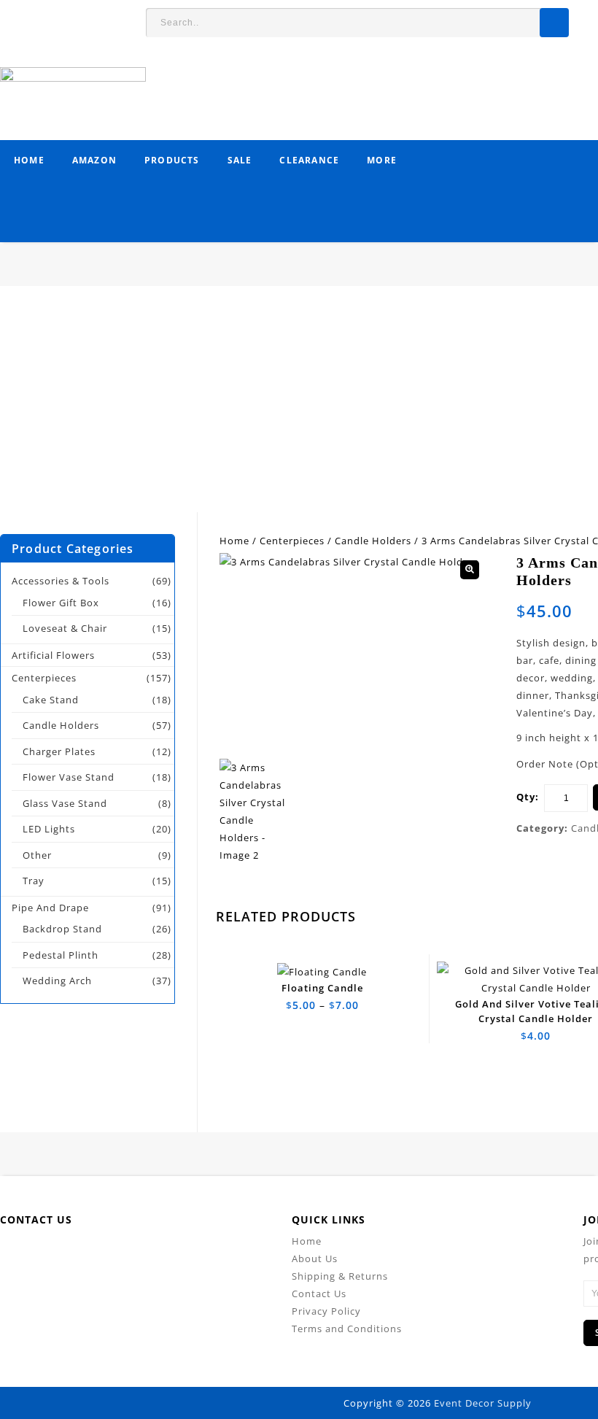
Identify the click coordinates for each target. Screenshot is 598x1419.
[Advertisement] (299, 410)
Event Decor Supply (483, 1403)
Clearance (309, 160)
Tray (33, 880)
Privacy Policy (326, 1311)
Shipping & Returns (340, 1276)
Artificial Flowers (53, 655)
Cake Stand (51, 699)
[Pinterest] (155, 1254)
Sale (240, 160)
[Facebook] (56, 1254)
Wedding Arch (57, 980)
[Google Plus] (187, 1254)
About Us (315, 1258)
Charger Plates (59, 751)
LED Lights (49, 828)
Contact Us (319, 1293)
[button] (469, 569)
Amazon (94, 160)
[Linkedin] (122, 1254)
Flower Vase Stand (68, 777)
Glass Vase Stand (65, 803)
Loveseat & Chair (65, 628)
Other (37, 855)
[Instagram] (220, 1254)
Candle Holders (373, 540)
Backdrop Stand (62, 928)
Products (172, 160)
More (382, 160)
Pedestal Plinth (60, 955)
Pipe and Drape (50, 907)
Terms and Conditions (347, 1328)
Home (29, 160)
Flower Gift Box (61, 602)
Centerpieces (292, 540)
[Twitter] (89, 1254)
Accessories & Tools (60, 580)
